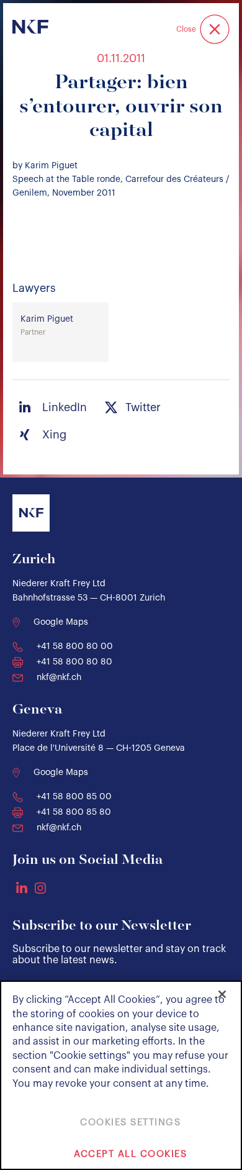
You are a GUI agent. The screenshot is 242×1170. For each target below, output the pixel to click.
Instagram (40, 888)
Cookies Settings (130, 1122)
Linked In (21, 887)
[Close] (222, 994)
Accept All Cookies (130, 1154)
